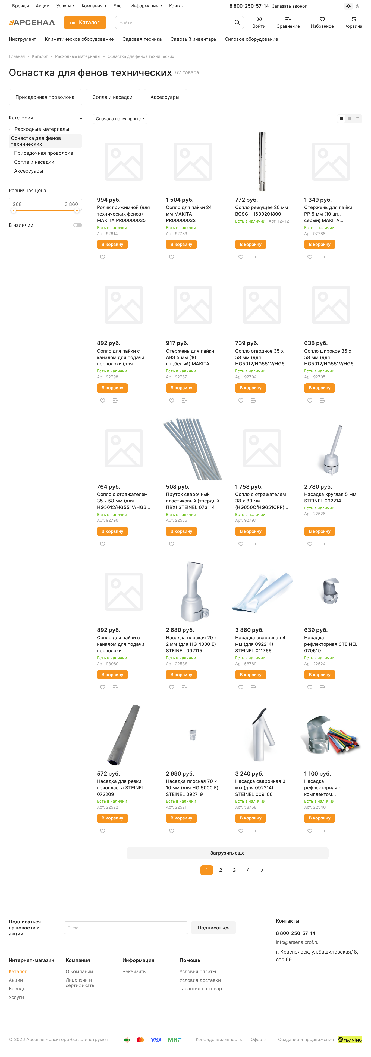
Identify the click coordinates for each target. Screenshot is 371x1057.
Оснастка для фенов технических (36, 141)
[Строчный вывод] (349, 119)
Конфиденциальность (219, 1039)
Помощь (190, 960)
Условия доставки (200, 980)
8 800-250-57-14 (249, 6)
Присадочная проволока (43, 153)
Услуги (16, 997)
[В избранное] (102, 257)
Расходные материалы (42, 129)
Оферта (259, 1039)
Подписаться (213, 928)
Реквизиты (134, 971)
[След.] (262, 870)
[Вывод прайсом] (358, 119)
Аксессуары (28, 171)
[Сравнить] (115, 257)
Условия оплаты (198, 971)
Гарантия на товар (201, 988)
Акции (16, 980)
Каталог (18, 971)
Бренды (17, 988)
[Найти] (237, 22)
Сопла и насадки (34, 162)
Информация (138, 960)
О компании (79, 971)
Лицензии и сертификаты (80, 982)
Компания (78, 960)
